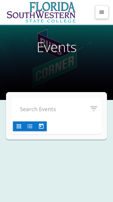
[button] (96, 109)
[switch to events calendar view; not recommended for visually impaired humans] (41, 126)
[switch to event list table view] (30, 126)
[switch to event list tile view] (18, 126)
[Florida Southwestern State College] (48, 12)
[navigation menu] (101, 12)
